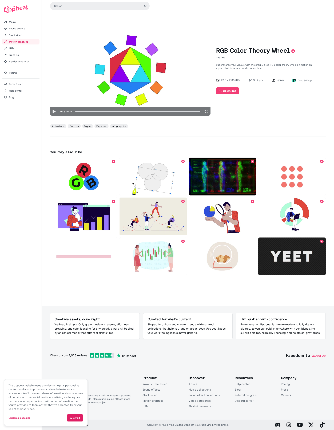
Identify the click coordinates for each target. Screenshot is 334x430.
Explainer (101, 126)
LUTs (145, 406)
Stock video (149, 395)
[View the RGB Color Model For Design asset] (84, 176)
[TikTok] (322, 425)
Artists (193, 384)
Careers (286, 395)
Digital (87, 126)
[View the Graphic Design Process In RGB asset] (153, 176)
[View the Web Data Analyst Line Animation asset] (84, 216)
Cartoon (74, 126)
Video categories (200, 401)
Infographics (119, 126)
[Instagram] (289, 425)
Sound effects (151, 389)
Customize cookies (19, 417)
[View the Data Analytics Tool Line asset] (292, 216)
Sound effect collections (204, 395)
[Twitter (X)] (311, 425)
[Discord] (277, 425)
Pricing (285, 384)
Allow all (75, 417)
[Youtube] (300, 425)
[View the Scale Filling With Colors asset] (84, 256)
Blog (237, 389)
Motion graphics (152, 401)
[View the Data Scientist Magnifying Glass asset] (223, 216)
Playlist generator (200, 406)
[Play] (53, 111)
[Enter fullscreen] (206, 111)
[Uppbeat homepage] (20, 9)
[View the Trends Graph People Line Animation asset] (153, 216)
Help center (242, 384)
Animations (58, 126)
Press (284, 389)
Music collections (200, 389)
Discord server (244, 401)
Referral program (246, 395)
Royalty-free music (154, 384)
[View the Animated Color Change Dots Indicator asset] (292, 176)
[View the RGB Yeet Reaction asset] (292, 256)
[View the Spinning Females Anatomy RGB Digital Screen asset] (223, 176)
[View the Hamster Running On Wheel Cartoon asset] (223, 256)
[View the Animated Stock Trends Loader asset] (153, 256)
